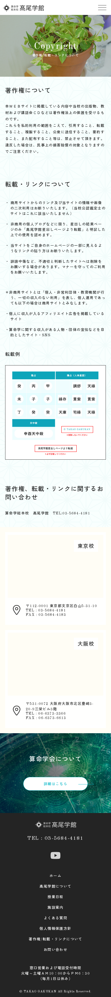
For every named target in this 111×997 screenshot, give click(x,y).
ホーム (55, 876)
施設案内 (55, 907)
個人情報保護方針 (55, 929)
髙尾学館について (55, 886)
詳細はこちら (55, 784)
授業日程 (55, 897)
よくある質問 (55, 918)
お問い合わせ (55, 950)
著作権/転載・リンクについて (55, 939)
